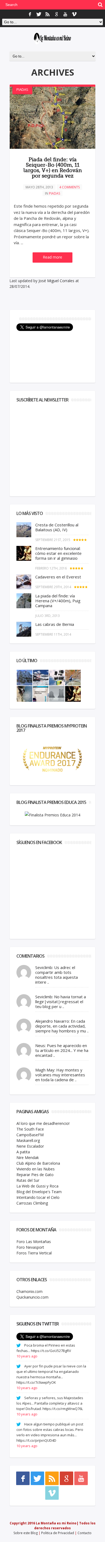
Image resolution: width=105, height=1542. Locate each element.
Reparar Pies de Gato (35, 1174)
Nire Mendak (27, 1157)
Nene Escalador (30, 1146)
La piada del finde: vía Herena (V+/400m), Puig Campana (57, 600)
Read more (52, 257)
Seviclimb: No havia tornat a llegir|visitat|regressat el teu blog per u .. (60, 1001)
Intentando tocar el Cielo (38, 1197)
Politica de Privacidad (57, 1533)
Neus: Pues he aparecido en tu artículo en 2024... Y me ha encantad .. (61, 1050)
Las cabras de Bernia (54, 624)
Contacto (85, 1533)
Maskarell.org (28, 1140)
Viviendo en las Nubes (35, 1168)
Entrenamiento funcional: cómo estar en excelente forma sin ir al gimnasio (58, 553)
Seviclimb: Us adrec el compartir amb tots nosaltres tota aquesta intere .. (56, 975)
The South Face (30, 1129)
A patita (23, 1151)
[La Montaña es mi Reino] (52, 39)
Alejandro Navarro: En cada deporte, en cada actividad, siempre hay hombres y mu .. (62, 1026)
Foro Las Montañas (33, 1241)
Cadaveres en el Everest (58, 577)
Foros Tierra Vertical (34, 1253)
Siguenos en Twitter (37, 1324)
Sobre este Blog (25, 1533)
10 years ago (26, 1356)
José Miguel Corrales (56, 280)
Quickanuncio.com (32, 1297)
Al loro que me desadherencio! (42, 1123)
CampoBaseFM (30, 1134)
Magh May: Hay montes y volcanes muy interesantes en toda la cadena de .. (60, 1074)
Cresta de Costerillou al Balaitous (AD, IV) (56, 527)
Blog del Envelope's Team (39, 1191)
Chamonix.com (29, 1291)
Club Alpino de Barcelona (38, 1163)
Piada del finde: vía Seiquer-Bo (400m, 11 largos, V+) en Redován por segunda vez (52, 168)
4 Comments (69, 187)
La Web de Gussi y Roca (37, 1186)
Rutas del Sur (27, 1180)
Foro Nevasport (30, 1247)
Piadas (22, 89)
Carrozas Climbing (32, 1203)
